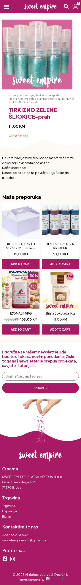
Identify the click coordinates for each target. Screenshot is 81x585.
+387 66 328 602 (15, 535)
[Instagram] (12, 559)
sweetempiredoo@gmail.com (25, 540)
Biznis (6, 516)
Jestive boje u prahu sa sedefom (39, 98)
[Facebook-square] (5, 559)
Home (13, 95)
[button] (6, 6)
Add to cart (21, 264)
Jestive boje (26, 95)
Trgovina (8, 506)
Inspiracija (9, 511)
